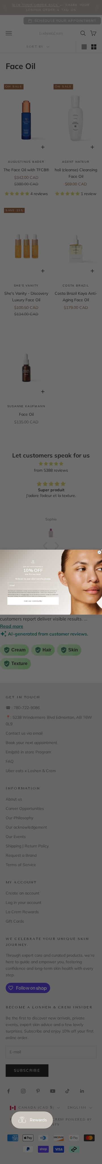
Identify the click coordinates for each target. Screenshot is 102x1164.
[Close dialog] (99, 552)
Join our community (33, 601)
